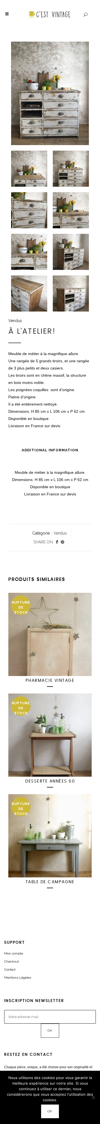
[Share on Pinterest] (62, 542)
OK (50, 1111)
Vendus (15, 320)
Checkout (11, 961)
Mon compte (13, 953)
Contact (10, 969)
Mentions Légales (17, 977)
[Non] (93, 1097)
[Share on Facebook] (57, 542)
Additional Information (50, 450)
